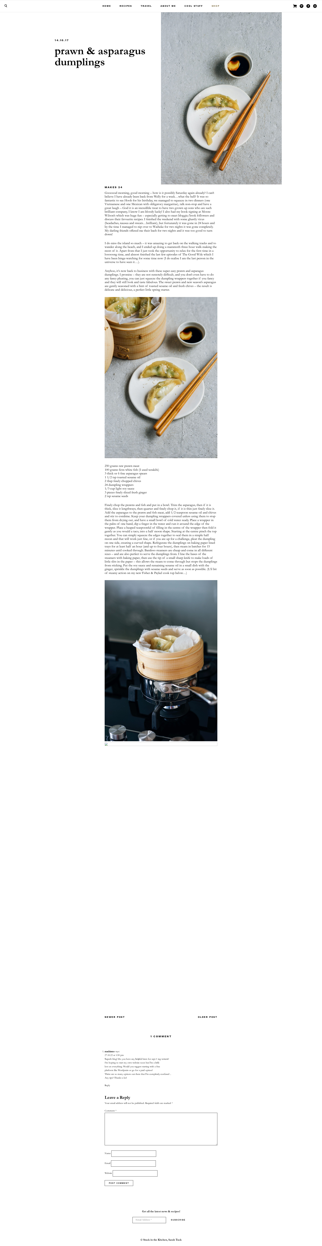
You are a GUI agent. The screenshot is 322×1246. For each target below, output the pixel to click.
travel (146, 6)
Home (106, 6)
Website (108, 1173)
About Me (168, 6)
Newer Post (115, 1017)
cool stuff (193, 6)
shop (216, 6)
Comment (110, 1111)
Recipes (126, 6)
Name (108, 1153)
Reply (107, 1085)
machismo (110, 1051)
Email (107, 1163)
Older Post (207, 1017)
